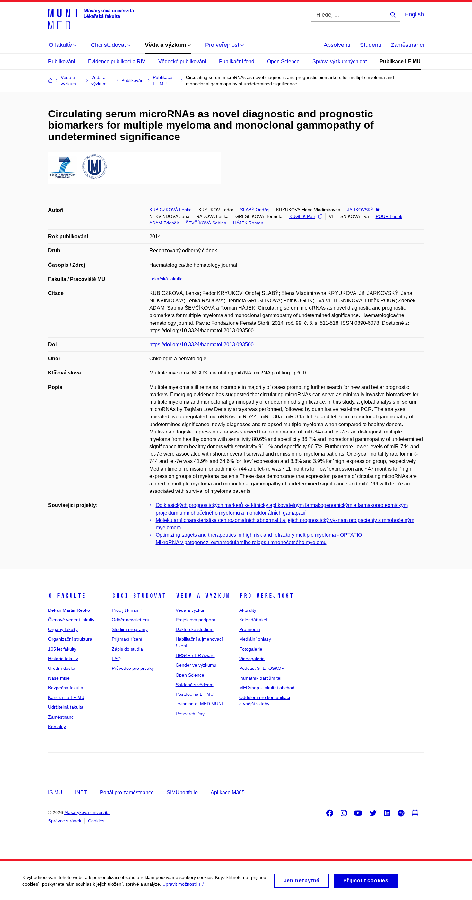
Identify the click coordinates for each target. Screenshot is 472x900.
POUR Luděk (389, 216)
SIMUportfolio (182, 792)
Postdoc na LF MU (195, 694)
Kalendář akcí (253, 619)
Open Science (283, 61)
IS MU (55, 792)
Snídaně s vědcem (195, 684)
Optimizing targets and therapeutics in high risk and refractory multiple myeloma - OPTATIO (259, 535)
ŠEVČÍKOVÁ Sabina (206, 222)
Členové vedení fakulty (71, 619)
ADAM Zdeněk (164, 222)
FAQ (116, 658)
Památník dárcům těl (260, 678)
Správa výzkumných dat (339, 61)
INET (81, 792)
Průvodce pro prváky (133, 668)
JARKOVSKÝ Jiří (364, 209)
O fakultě (67, 595)
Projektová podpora (195, 619)
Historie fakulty (63, 658)
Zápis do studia (127, 649)
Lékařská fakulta (166, 278)
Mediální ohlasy (255, 639)
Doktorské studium (195, 629)
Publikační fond (236, 61)
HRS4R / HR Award (195, 655)
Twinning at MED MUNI (199, 703)
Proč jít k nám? (127, 610)
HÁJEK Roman (248, 222)
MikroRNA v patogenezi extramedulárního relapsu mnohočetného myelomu (241, 542)
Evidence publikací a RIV (116, 61)
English (414, 14)
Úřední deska (61, 668)
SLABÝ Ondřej (254, 209)
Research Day (190, 713)
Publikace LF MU (400, 61)
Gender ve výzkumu (196, 665)
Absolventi (337, 45)
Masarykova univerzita (87, 812)
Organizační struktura (70, 639)
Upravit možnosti (179, 884)
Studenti (370, 45)
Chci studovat (139, 595)
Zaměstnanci (407, 45)
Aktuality (247, 610)
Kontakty (57, 726)
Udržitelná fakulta (65, 707)
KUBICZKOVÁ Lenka (170, 209)
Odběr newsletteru (130, 619)
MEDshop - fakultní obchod (266, 687)
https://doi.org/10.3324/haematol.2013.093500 (201, 344)
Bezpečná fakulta (65, 687)
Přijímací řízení (127, 639)
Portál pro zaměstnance (127, 792)
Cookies (96, 820)
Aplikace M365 (228, 792)
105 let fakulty (62, 649)
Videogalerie (252, 658)
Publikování (61, 61)
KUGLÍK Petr (302, 216)
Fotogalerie (250, 649)
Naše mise (59, 678)
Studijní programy (130, 629)
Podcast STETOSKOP (261, 668)
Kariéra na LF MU (66, 697)
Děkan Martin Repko (69, 610)
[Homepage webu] (91, 18)
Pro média (249, 629)
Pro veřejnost (266, 595)
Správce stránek (64, 820)
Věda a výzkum (203, 595)
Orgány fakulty (63, 629)
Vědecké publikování (182, 61)
